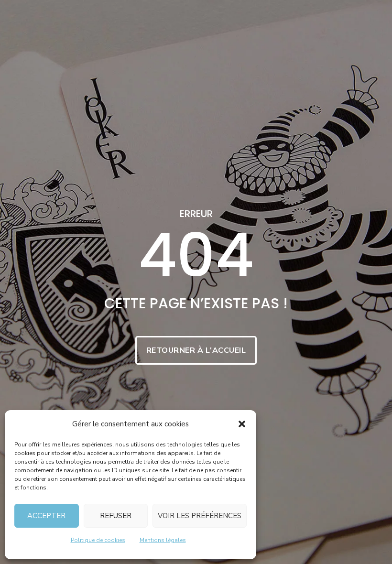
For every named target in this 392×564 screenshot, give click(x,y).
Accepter (46, 516)
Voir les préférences (199, 516)
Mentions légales (163, 540)
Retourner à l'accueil (196, 350)
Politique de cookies (98, 540)
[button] (242, 424)
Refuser (115, 516)
